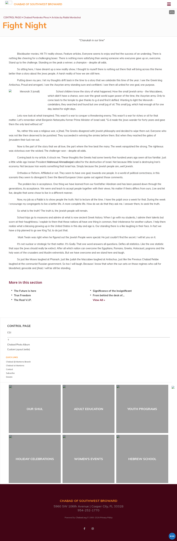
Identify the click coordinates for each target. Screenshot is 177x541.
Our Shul (35, 409)
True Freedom (22, 295)
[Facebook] (84, 528)
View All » (99, 300)
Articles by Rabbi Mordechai (66, 17)
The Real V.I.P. (22, 300)
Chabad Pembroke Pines (36, 17)
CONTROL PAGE (12, 17)
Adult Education (88, 409)
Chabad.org (81, 517)
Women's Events (88, 459)
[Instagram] (92, 528)
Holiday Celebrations (35, 459)
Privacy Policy (106, 517)
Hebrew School (142, 459)
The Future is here (25, 290)
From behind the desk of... (109, 295)
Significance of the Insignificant (112, 290)
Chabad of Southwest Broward (38, 4)
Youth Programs (142, 409)
